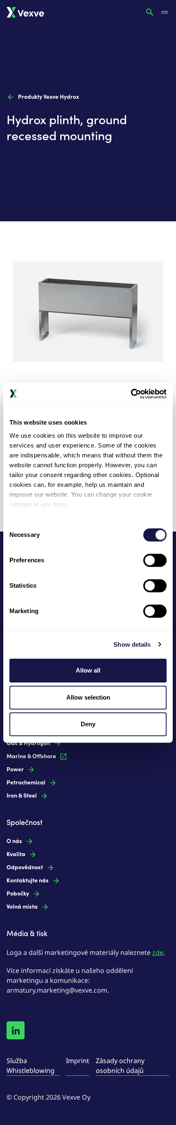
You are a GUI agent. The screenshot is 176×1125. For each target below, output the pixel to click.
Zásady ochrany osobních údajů (120, 1065)
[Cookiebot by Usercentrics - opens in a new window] (131, 394)
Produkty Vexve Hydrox (48, 96)
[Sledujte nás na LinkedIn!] (16, 1030)
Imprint (77, 1060)
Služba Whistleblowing (30, 1065)
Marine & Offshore (31, 756)
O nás (14, 841)
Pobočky (18, 893)
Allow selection (88, 697)
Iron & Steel (22, 795)
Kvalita (16, 854)
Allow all (88, 670)
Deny (88, 723)
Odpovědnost (25, 867)
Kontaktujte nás (28, 880)
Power (15, 769)
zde (157, 952)
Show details (132, 644)
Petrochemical (26, 782)
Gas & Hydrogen (28, 743)
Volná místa (22, 906)
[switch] (155, 560)
